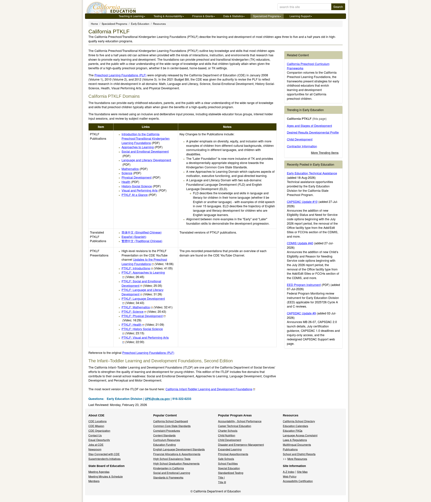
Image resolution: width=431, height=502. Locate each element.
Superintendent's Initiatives (104, 459)
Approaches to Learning (142, 147)
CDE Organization (99, 431)
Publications (290, 449)
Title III (222, 482)
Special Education (229, 468)
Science (131, 173)
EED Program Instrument (304, 284)
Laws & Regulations (295, 440)
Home (94, 23)
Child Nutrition (226, 435)
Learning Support (300, 16)
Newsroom (94, 449)
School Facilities (228, 463)
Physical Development (141, 177)
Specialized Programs (266, 16)
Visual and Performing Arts (144, 190)
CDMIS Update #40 (300, 243)
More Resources (297, 459)
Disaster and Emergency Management (241, 445)
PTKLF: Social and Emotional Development (142, 283)
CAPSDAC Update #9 (301, 313)
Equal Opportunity (99, 440)
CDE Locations (97, 421)
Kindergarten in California (168, 468)
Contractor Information (302, 146)
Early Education (140, 23)
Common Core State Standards (172, 426)
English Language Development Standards (179, 449)
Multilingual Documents (297, 445)
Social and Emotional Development (145, 153)
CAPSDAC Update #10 (302, 201)
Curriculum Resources (166, 440)
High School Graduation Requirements (176, 463)
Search (338, 6)
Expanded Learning (230, 449)
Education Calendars (295, 426)
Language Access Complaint (300, 435)
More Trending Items (325, 152)
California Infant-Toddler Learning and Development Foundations (208, 389)
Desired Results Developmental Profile (313, 132)
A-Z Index (288, 472)
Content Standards (164, 435)
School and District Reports (299, 454)
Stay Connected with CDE (104, 454)
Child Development (299, 139)
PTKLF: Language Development (143, 300)
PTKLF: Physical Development (142, 318)
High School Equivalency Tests (171, 459)
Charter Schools (227, 431)
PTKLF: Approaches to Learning (143, 274)
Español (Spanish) (134, 236)
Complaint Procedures (166, 431)
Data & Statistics (233, 16)
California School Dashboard (170, 421)
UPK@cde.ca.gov (157, 399)
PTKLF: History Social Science (142, 331)
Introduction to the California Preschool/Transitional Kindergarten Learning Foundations (146, 138)
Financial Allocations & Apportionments (176, 454)
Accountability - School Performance (239, 421)
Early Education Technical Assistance (312, 173)
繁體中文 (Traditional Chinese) (142, 241)
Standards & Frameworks (168, 477)
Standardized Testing (230, 473)
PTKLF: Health (143, 324)
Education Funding (164, 445)
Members (94, 481)
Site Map (302, 472)
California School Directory (299, 421)
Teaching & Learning (131, 16)
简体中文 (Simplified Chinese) (142, 232)
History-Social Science (141, 186)
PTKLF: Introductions (147, 268)
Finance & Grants (202, 16)
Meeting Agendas (98, 472)
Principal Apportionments (233, 454)
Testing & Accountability (168, 16)
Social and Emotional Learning (171, 473)
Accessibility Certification (298, 481)
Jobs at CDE (96, 445)
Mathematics (135, 168)
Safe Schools (226, 459)
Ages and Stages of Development (309, 125)
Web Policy (289, 476)
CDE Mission (96, 426)
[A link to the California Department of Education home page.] (111, 7)
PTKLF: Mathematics (147, 307)
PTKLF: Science (144, 311)
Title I (221, 477)
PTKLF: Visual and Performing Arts (145, 339)
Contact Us (95, 435)
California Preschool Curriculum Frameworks (308, 66)
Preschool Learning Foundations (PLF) (120, 75)
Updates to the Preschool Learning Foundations (148, 261)
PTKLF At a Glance (139, 194)
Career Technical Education (234, 426)
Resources (159, 23)
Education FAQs (292, 431)
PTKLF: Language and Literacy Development (142, 291)
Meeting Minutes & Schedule (105, 476)
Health (130, 181)
